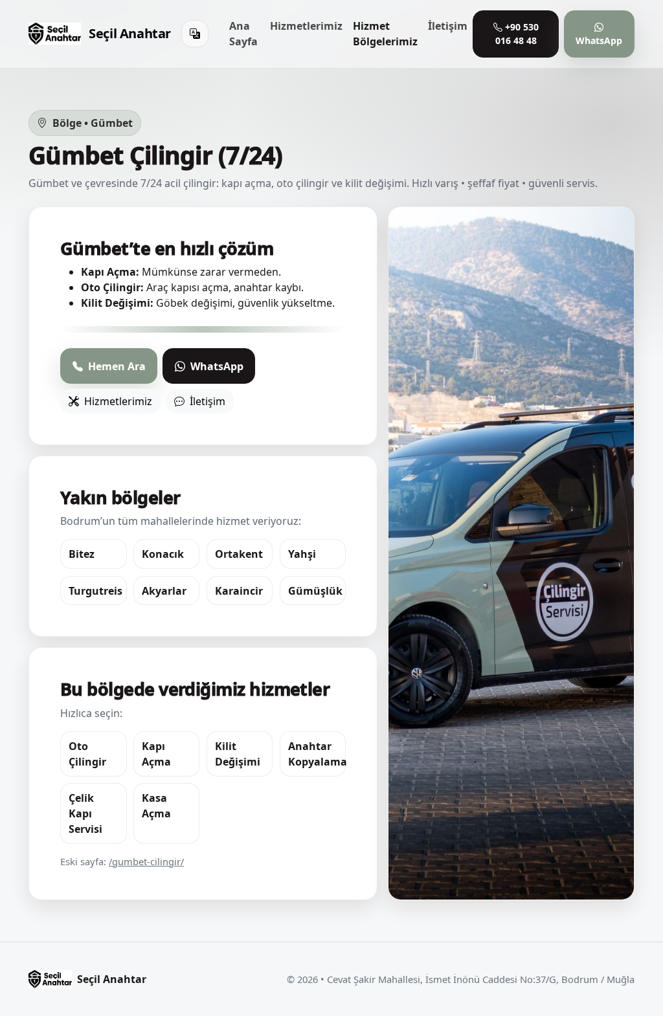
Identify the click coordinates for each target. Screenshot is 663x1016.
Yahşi (302, 554)
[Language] (194, 33)
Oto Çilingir (87, 754)
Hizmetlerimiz (306, 26)
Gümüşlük (315, 591)
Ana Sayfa (243, 34)
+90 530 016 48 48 (517, 34)
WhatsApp (599, 40)
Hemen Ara (115, 366)
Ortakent (239, 554)
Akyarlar (164, 591)
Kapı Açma (156, 754)
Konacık (163, 554)
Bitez (82, 554)
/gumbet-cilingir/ (146, 861)
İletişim (447, 26)
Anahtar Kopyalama (317, 754)
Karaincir (239, 591)
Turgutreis (95, 591)
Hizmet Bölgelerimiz (385, 34)
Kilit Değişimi (237, 754)
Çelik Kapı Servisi (85, 813)
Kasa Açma (156, 806)
